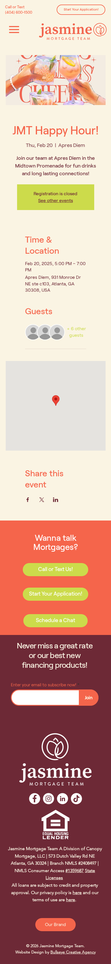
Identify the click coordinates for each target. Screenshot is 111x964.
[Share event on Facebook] (27, 499)
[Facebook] (34, 798)
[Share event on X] (41, 499)
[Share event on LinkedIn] (55, 499)
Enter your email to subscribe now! (43, 685)
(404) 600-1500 (19, 12)
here (77, 892)
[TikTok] (76, 798)
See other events (55, 200)
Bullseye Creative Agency (73, 952)
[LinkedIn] (62, 798)
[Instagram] (48, 798)
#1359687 (74, 870)
